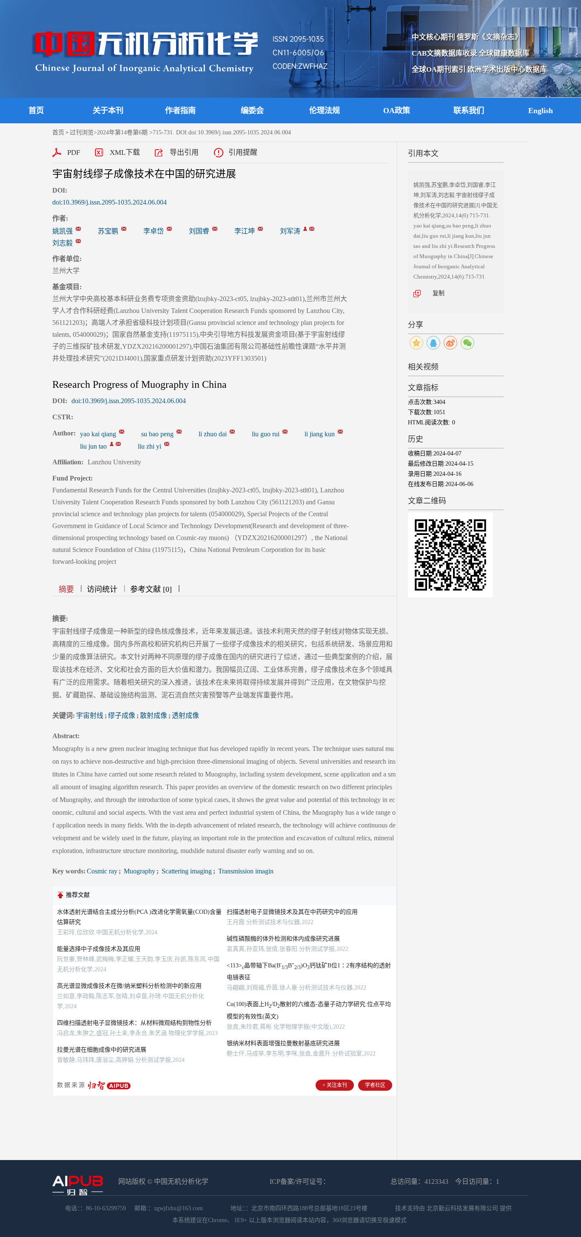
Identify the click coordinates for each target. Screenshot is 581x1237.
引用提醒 (242, 152)
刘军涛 (290, 231)
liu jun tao (93, 446)
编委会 (252, 110)
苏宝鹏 (108, 231)
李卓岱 (153, 231)
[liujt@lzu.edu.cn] (311, 229)
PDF (73, 152)
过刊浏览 (82, 132)
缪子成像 (121, 715)
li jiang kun (320, 434)
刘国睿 (199, 231)
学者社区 (375, 1085)
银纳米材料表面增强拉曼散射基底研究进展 (283, 1043)
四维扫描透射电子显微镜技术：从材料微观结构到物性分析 (134, 1023)
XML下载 (125, 152)
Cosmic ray (102, 871)
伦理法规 (324, 110)
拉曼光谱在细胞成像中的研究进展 (101, 1049)
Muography (138, 871)
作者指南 (180, 110)
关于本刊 (108, 110)
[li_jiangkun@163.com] (260, 229)
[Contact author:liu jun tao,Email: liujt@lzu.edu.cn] (112, 444)
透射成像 (185, 715)
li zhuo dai (213, 434)
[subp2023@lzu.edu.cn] (123, 229)
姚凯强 (62, 231)
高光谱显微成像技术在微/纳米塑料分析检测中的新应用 (129, 986)
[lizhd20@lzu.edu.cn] (169, 229)
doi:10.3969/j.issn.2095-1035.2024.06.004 (109, 202)
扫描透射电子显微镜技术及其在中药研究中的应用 (292, 912)
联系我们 (468, 110)
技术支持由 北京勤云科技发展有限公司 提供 (453, 1208)
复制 (438, 293)
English (540, 110)
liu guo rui (265, 434)
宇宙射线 (89, 715)
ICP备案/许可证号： (300, 1181)
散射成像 (153, 715)
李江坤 (244, 231)
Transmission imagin (244, 871)
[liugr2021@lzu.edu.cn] (214, 229)
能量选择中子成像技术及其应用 (98, 949)
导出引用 (184, 152)
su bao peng (157, 434)
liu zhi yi (149, 446)
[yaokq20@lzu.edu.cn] (78, 229)
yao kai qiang (98, 434)
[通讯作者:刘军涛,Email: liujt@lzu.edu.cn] (305, 229)
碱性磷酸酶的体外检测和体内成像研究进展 (283, 939)
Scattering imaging (186, 871)
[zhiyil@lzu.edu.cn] (78, 241)
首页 (36, 110)
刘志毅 (62, 243)
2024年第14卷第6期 (122, 132)
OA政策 (396, 110)
